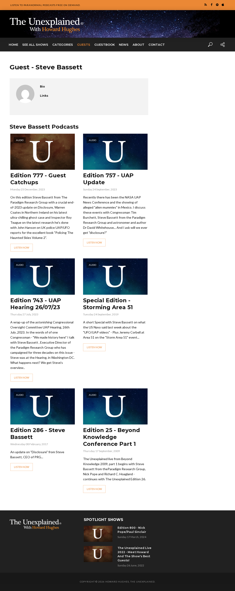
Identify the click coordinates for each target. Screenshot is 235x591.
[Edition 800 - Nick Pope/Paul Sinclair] (99, 534)
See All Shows (35, 44)
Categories (62, 44)
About (138, 44)
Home (13, 44)
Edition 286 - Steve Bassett (37, 433)
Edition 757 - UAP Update (108, 179)
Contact (156, 44)
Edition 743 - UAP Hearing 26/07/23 (35, 304)
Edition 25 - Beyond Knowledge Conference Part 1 (111, 437)
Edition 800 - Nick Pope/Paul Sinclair (132, 530)
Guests (83, 44)
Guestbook (104, 44)
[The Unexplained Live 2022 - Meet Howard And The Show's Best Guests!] (99, 554)
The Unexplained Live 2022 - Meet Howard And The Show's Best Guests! (134, 554)
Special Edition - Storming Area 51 (108, 304)
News (124, 44)
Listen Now (21, 247)
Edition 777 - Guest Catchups (38, 179)
